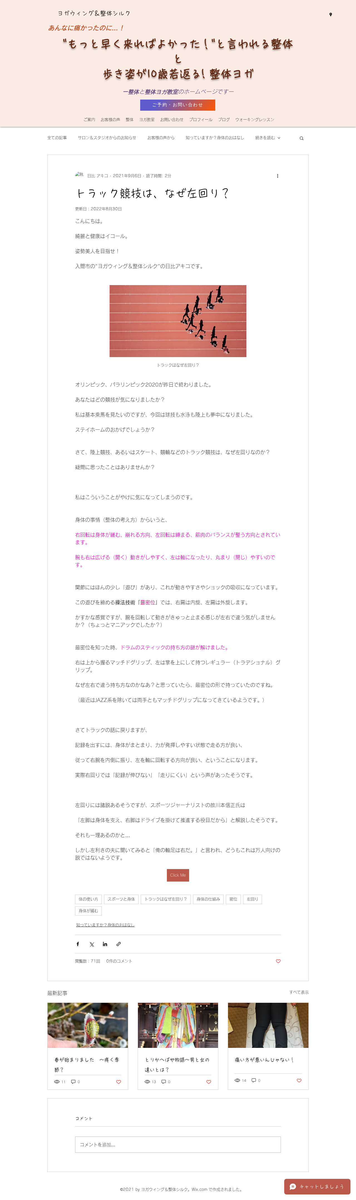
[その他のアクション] (277, 176)
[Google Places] (330, 15)
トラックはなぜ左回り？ (165, 899)
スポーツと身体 (121, 899)
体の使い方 (88, 899)
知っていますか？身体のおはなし (215, 138)
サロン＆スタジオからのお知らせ (107, 138)
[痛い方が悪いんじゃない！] (268, 1025)
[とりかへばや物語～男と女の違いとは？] (178, 1025)
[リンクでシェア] (118, 944)
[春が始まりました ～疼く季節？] (88, 1025)
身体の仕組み (208, 899)
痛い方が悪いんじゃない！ (265, 1059)
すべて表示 (299, 992)
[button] (129, 119)
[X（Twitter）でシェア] (91, 944)
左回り (252, 899)
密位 (233, 899)
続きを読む (265, 138)
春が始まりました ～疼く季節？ (86, 1064)
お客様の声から (161, 138)
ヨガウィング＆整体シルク (94, 13)
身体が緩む (88, 911)
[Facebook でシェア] (77, 944)
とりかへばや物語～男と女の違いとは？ (177, 1064)
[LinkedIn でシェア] (105, 944)
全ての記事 (57, 138)
